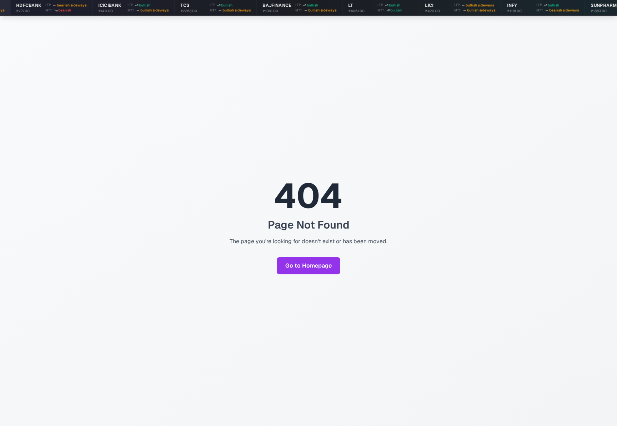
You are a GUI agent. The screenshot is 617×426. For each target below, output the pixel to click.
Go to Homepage (308, 265)
